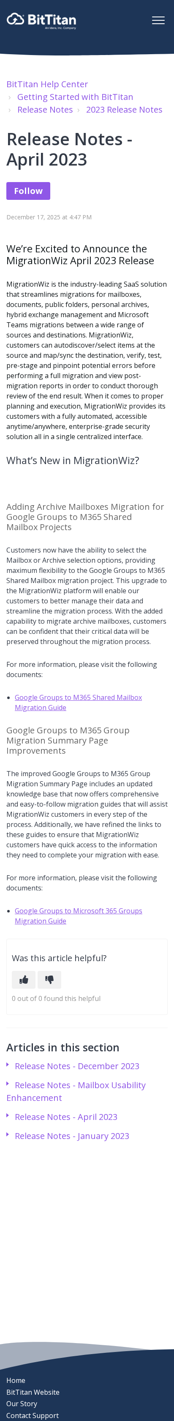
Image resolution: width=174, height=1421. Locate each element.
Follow (28, 190)
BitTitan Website (33, 1392)
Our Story (21, 1403)
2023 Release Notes (124, 109)
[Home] (41, 21)
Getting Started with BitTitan (75, 96)
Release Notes (45, 109)
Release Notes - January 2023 (72, 1136)
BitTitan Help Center (47, 84)
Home (15, 1380)
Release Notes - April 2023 (66, 1116)
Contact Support (32, 1415)
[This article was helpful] (23, 980)
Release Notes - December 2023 (77, 1066)
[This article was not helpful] (49, 980)
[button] (158, 20)
